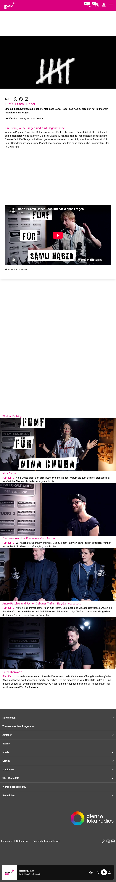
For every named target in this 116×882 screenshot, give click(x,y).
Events (6, 743)
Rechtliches (8, 795)
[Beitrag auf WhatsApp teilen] (15, 99)
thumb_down (98, 872)
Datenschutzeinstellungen (46, 841)
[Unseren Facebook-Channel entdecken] (108, 841)
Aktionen (7, 735)
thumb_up (109, 872)
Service (6, 760)
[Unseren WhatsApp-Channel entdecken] (103, 841)
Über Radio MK (10, 778)
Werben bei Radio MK (14, 786)
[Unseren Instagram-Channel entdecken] (113, 841)
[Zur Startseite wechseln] (9, 5)
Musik (5, 752)
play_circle (104, 872)
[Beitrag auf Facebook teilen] (21, 99)
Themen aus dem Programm (18, 726)
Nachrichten (9, 717)
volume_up (91, 872)
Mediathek (8, 769)
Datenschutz (23, 841)
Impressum (7, 841)
